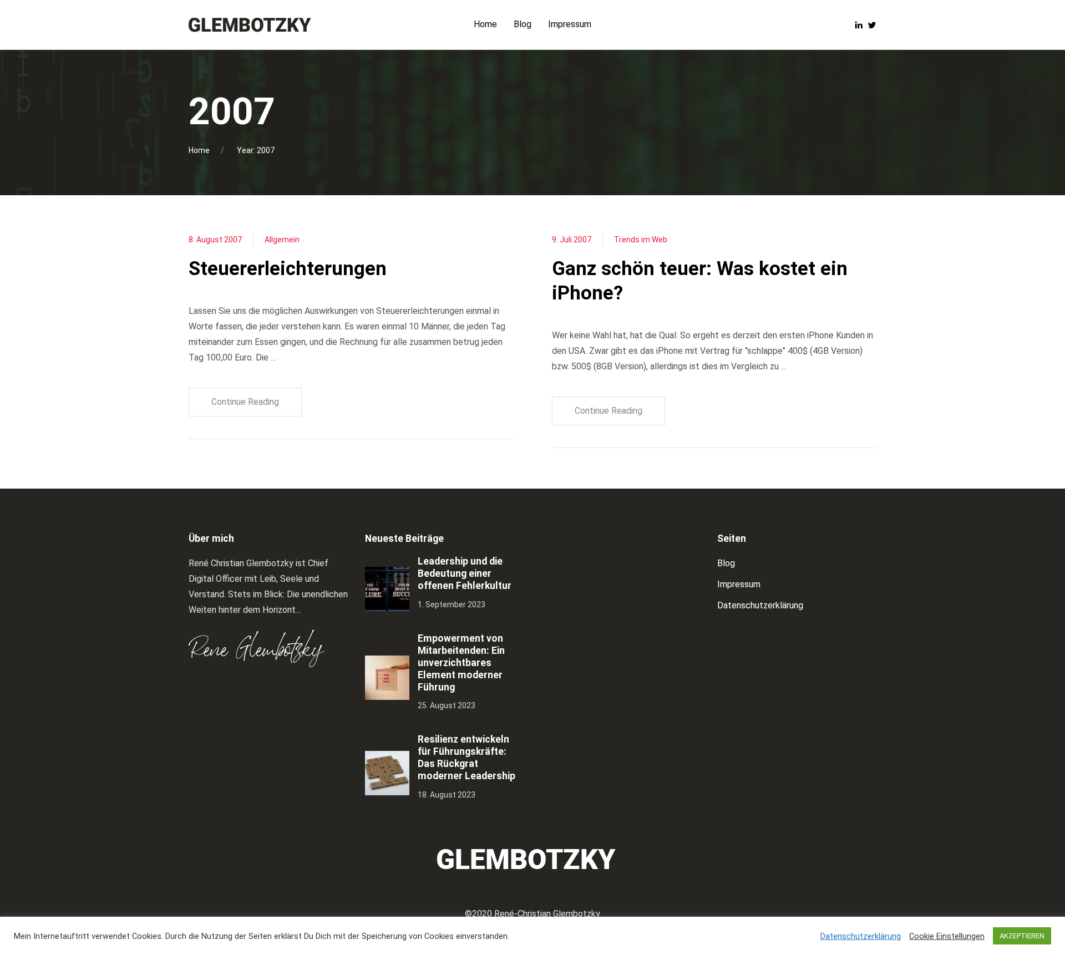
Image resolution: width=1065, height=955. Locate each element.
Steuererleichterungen (288, 268)
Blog (726, 563)
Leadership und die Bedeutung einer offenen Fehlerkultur (464, 573)
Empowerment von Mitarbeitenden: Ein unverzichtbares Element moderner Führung (461, 663)
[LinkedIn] (858, 24)
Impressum (738, 584)
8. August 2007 (215, 239)
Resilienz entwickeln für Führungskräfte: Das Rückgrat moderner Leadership (466, 757)
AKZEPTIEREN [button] (1022, 936)
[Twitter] (872, 24)
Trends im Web (640, 239)
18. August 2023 (446, 794)
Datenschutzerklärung (760, 605)
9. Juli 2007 (571, 239)
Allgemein (282, 239)
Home (199, 150)
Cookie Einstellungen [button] (947, 936)
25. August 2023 (446, 705)
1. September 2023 (451, 604)
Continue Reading (245, 402)
